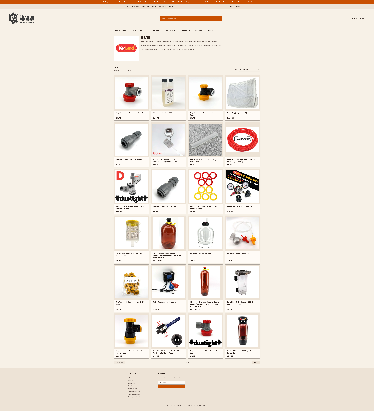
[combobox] (249, 69)
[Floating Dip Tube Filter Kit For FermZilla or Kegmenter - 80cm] (168, 139)
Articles (210, 30)
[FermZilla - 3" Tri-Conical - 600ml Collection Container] (242, 282)
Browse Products (121, 30)
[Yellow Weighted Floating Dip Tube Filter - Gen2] (131, 233)
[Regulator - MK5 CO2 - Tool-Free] (242, 186)
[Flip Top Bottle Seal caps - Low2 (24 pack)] (131, 282)
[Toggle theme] (247, 6)
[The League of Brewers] (21, 18)
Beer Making (144, 30)
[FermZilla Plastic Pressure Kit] (242, 233)
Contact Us (131, 383)
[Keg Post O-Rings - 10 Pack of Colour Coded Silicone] (205, 186)
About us (130, 380)
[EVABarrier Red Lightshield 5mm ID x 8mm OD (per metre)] (242, 139)
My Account (129, 6)
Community (199, 30)
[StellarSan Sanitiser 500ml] (168, 93)
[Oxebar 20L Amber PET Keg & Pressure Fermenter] (242, 331)
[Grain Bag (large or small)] (242, 93)
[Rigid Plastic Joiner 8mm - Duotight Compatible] (205, 139)
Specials (133, 30)
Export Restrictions (134, 394)
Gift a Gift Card (152, 6)
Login (230, 6)
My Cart (171, 6)
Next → (256, 362)
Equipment (186, 30)
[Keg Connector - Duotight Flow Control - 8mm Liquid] (131, 331)
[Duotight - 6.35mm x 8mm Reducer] (131, 139)
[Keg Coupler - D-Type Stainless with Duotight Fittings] (131, 186)
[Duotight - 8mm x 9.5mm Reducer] (168, 186)
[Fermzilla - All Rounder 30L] (205, 233)
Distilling (156, 30)
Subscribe (171, 387)
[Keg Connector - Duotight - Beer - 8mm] (205, 93)
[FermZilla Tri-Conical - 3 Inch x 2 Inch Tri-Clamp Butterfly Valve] (168, 331)
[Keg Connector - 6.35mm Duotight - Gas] (205, 331)
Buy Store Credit (140, 6)
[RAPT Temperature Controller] (168, 282)
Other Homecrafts (171, 30)
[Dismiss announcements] (371, 2)
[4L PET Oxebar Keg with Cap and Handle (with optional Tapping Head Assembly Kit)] (168, 233)
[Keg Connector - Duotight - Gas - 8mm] (131, 93)
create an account (240, 6)
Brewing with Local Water (136, 397)
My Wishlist (163, 6)
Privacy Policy (132, 389)
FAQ (129, 378)
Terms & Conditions (134, 391)
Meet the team (132, 386)
